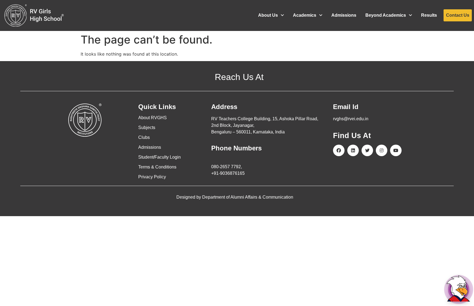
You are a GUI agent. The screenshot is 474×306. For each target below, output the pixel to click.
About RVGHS (152, 117)
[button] (271, 15)
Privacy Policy (152, 177)
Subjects (146, 127)
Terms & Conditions (157, 167)
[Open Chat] (458, 289)
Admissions (343, 15)
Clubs (144, 137)
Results (429, 15)
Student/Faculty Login (159, 157)
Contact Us (457, 15)
